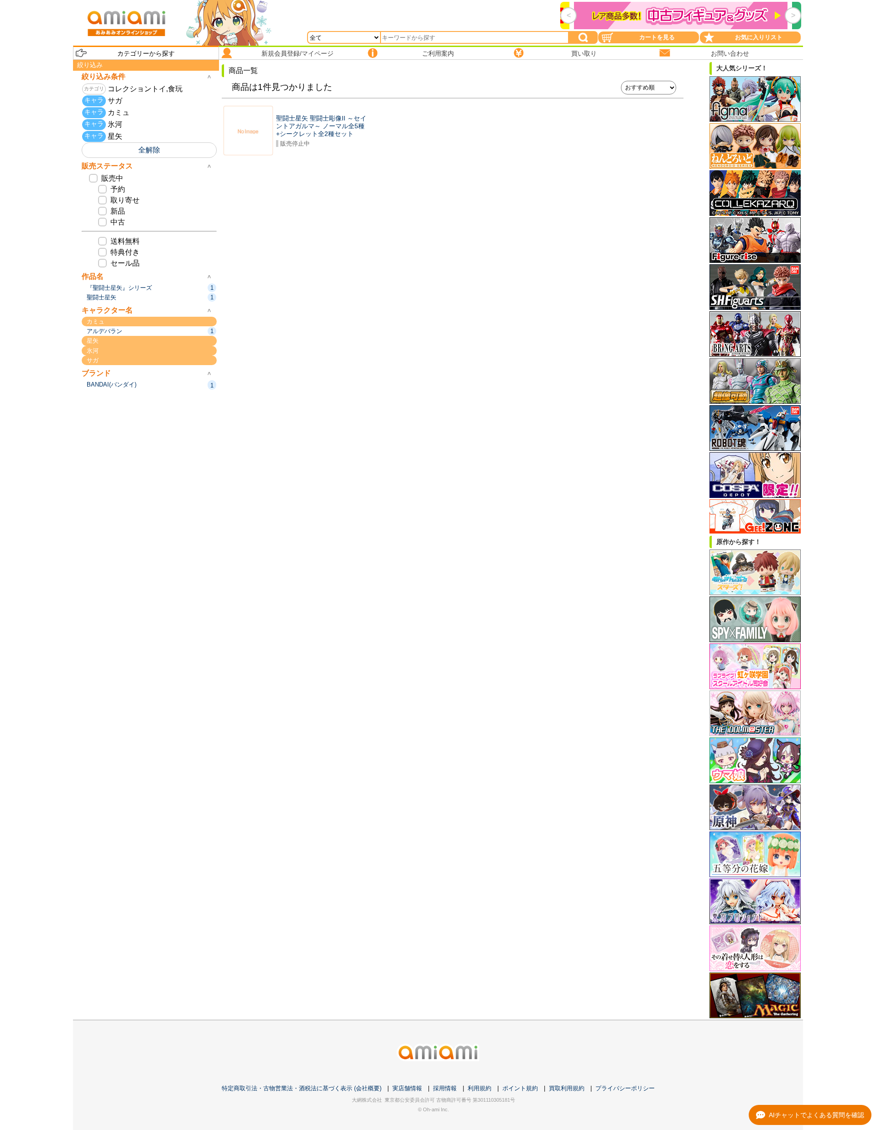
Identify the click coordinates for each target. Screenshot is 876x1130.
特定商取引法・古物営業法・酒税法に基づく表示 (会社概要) (301, 1088)
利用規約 (479, 1088)
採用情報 (445, 1088)
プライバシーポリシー (625, 1088)
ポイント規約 (520, 1088)
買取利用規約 (566, 1088)
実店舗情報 (407, 1088)
